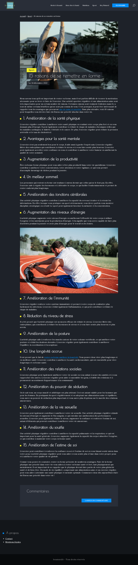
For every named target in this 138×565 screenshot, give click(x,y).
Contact (9, 538)
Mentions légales (13, 542)
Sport (94, 5)
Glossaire (120, 5)
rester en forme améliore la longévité (61, 357)
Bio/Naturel (104, 5)
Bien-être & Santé (72, 5)
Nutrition (85, 5)
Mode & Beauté (56, 5)
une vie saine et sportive (70, 109)
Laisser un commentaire (96, 500)
